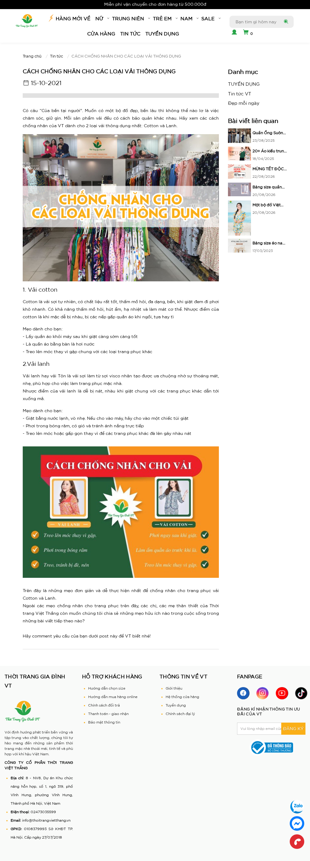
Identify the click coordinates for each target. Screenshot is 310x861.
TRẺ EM (162, 18)
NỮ (99, 18)
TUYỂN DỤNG (162, 33)
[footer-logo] (23, 711)
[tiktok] (301, 693)
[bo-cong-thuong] (271, 747)
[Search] (285, 22)
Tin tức (130, 33)
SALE (208, 18)
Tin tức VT (239, 93)
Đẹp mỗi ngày (243, 103)
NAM (186, 18)
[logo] (26, 21)
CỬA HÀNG (101, 33)
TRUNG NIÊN (128, 18)
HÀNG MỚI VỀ (73, 18)
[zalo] (297, 806)
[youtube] (282, 693)
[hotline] (297, 841)
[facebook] (243, 693)
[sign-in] (233, 32)
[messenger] (297, 823)
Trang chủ (32, 56)
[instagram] (262, 693)
